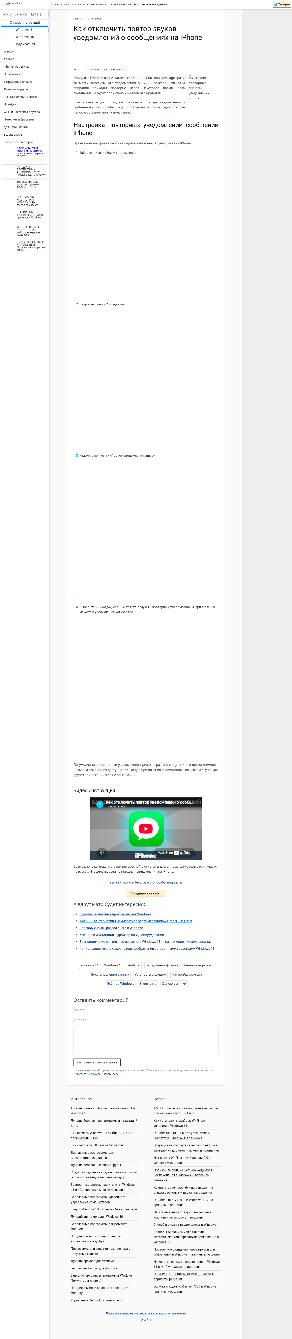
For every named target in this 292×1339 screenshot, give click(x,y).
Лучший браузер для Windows (93, 1261)
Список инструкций (25, 22)
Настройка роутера (187, 974)
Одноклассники (174, 983)
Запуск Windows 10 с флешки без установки (104, 1209)
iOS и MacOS (94, 69)
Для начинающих (16, 127)
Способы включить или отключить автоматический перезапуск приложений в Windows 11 (186, 1237)
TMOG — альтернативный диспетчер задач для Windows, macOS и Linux (135, 921)
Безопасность (13, 134)
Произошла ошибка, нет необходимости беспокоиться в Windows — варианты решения (184, 1175)
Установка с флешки (150, 974)
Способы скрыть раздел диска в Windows (111, 928)
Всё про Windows (120, 983)
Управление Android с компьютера (96, 1300)
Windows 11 (89, 965)
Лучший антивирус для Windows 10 (97, 1217)
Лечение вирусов (120, 4)
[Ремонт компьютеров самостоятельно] (25, 5)
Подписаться (25, 44)
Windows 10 (113, 965)
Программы (98, 4)
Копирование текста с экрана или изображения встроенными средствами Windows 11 (146, 948)
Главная (56, 4)
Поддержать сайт (146, 893)
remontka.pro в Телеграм (129, 882)
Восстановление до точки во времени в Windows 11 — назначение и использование (145, 941)
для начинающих (114, 69)
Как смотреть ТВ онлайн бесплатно (98, 1145)
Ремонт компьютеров (18, 142)
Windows (70, 4)
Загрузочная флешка (162, 965)
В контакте (148, 983)
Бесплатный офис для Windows (94, 1268)
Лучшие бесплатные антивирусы (96, 1165)
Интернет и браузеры (19, 119)
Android (83, 4)
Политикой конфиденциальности (96, 1074)
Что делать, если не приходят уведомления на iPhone (131, 871)
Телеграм (284, 4)
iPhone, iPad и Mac (16, 66)
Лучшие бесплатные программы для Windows (115, 914)
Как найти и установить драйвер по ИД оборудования (121, 935)
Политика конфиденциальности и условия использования (146, 1313)
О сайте (146, 1319)
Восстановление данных (150, 4)
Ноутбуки (10, 104)
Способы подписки (167, 882)
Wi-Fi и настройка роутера (22, 112)
